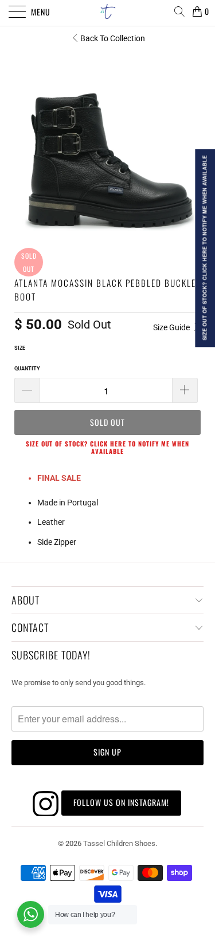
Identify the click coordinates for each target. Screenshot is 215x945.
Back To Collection (112, 38)
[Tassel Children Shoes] (108, 11)
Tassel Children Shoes (119, 843)
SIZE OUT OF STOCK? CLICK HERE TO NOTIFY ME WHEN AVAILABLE (107, 447)
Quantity (27, 368)
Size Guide (172, 327)
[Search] (179, 11)
